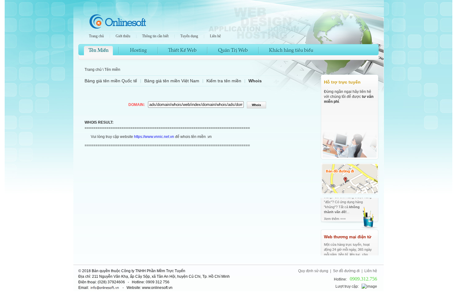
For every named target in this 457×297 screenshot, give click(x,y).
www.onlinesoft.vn (157, 288)
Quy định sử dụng (313, 271)
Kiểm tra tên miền (223, 80)
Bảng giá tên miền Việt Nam (171, 80)
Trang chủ (96, 36)
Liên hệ (215, 36)
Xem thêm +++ (335, 245)
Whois (255, 80)
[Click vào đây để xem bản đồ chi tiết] (350, 193)
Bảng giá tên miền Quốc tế (111, 80)
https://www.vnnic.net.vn (154, 137)
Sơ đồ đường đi (346, 271)
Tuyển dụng (189, 36)
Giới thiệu (123, 36)
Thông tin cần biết (155, 36)
